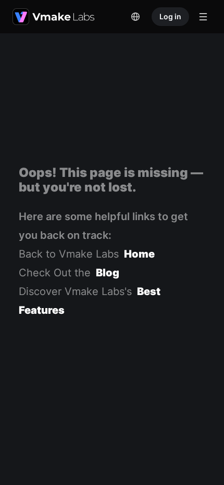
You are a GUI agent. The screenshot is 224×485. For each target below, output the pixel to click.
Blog (107, 272)
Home (139, 254)
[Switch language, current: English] (135, 16)
